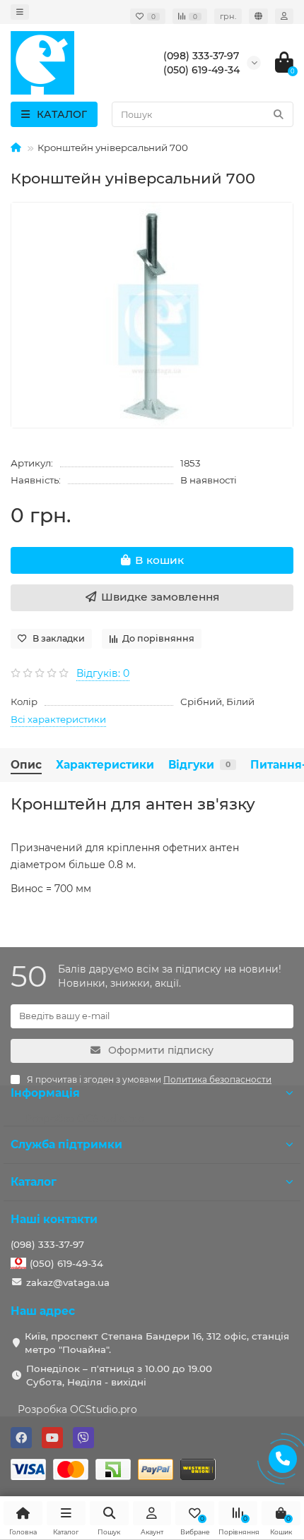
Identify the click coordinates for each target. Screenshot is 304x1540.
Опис (26, 764)
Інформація (45, 1093)
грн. (228, 16)
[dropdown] (20, 12)
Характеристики (105, 764)
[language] (258, 16)
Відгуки (199, 764)
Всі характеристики (58, 719)
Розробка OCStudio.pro (77, 1409)
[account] (284, 16)
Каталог (34, 1182)
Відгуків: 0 (102, 673)
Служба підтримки (66, 1144)
